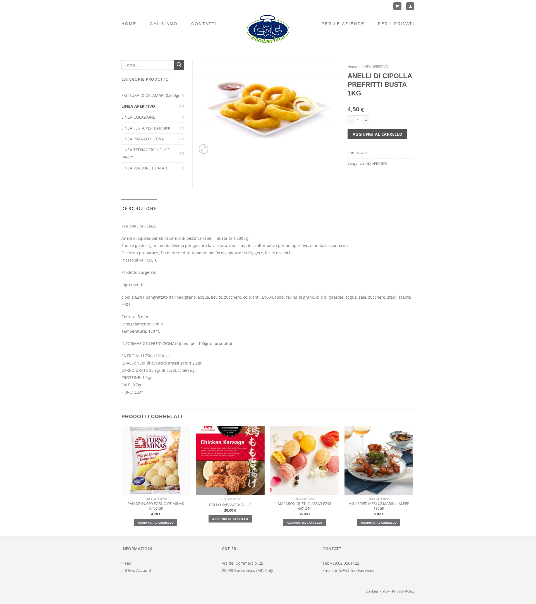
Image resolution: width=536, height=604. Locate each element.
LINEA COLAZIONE (138, 117)
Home (129, 23)
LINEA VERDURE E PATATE (144, 168)
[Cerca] (179, 65)
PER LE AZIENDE (343, 23)
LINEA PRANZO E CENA (142, 139)
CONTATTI (204, 23)
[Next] (413, 481)
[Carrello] (397, 6)
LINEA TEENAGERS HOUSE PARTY (145, 153)
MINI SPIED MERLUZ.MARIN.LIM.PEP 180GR (378, 506)
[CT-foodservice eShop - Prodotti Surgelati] (268, 29)
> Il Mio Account (136, 570)
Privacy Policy (403, 591)
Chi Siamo (164, 23)
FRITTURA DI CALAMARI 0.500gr (150, 95)
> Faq (126, 563)
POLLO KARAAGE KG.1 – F (230, 505)
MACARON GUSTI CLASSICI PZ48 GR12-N (304, 506)
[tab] (139, 209)
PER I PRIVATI (396, 23)
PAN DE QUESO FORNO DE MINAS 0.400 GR (156, 506)
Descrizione (139, 208)
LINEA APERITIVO (375, 66)
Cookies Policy (377, 591)
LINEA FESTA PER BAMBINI (145, 128)
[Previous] (122, 481)
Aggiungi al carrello (377, 134)
